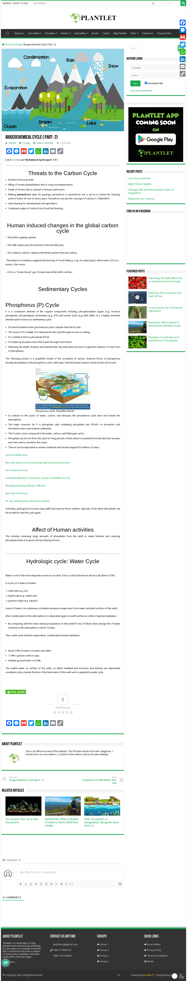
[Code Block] (56, 884)
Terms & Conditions (157, 955)
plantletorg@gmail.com (65, 944)
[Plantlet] (93, 17)
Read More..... (10, 962)
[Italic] (25, 884)
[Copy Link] (182, 73)
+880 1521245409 (62, 955)
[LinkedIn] (182, 59)
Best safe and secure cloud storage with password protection (37, 462)
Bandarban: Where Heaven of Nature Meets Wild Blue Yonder (62, 822)
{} (66, 883)
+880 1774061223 (62, 950)
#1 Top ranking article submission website (27, 501)
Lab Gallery (80, 33)
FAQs (133, 33)
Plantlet (12, 143)
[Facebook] (157, 3)
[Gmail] (182, 37)
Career (106, 33)
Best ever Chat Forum (16, 493)
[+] (71, 883)
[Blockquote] (51, 884)
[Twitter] (182, 44)
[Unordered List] (46, 884)
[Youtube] (161, 3)
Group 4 (104, 961)
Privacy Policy (164, 33)
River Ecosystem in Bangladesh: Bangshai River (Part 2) (101, 822)
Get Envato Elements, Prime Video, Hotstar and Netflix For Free (37, 478)
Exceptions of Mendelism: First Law (100, 780)
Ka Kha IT (149, 975)
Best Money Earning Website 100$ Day (25, 485)
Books (95, 33)
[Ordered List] (41, 884)
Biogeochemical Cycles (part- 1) (26, 778)
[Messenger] (182, 30)
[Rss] (153, 3)
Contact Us (147, 33)
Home (7, 33)
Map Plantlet (120, 33)
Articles (64, 33)
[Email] (182, 66)
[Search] (183, 3)
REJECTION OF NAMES (139, 184)
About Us (19, 33)
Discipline (50, 33)
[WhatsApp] (182, 51)
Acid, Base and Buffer (139, 178)
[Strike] (36, 884)
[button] (178, 976)
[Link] (61, 884)
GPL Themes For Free (16, 470)
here (14, 159)
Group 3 (104, 955)
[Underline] (30, 884)
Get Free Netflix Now (16, 455)
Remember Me (155, 83)
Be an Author (154, 944)
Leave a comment (45, 143)
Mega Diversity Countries (141, 198)
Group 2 (104, 950)
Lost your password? (141, 90)
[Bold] (20, 884)
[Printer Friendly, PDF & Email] (15, 691)
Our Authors (40, 3)
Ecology (17, 44)
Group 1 (104, 944)
